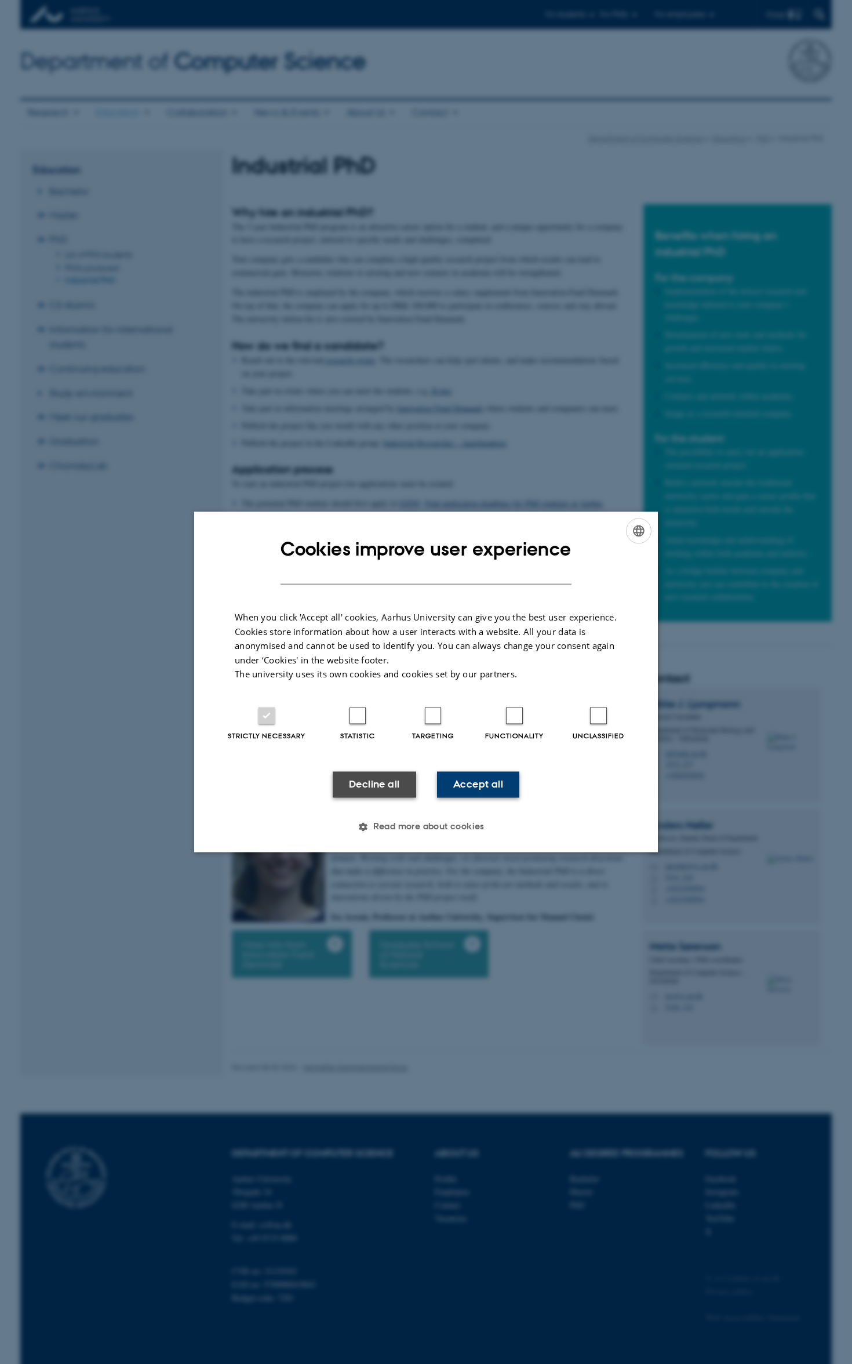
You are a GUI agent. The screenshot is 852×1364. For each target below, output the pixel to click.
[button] (426, 827)
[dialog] (426, 682)
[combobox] (639, 530)
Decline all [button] (374, 784)
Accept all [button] (478, 784)
